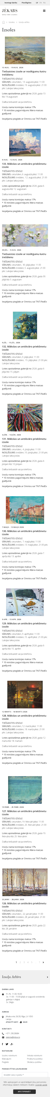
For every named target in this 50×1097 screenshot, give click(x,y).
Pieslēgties (27, 3)
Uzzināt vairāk (41, 1085)
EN (41, 3)
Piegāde (5, 1062)
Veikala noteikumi (34, 1055)
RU (44, 3)
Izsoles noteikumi (9, 1055)
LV (37, 3)
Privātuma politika (34, 1059)
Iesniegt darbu (11, 3)
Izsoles (12, 22)
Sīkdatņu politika (34, 1062)
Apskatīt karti (12, 1022)
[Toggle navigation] (44, 11)
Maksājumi (6, 1059)
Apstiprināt (24, 1091)
